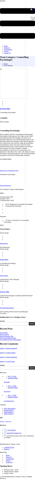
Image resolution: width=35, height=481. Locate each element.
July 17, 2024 (12, 386)
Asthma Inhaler (10, 353)
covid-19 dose (10, 361)
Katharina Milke (13, 378)
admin (2, 348)
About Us (9, 457)
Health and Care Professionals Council (9, 170)
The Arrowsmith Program (8, 338)
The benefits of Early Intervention (10, 339)
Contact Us (9, 462)
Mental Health (8, 410)
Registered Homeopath (5, 185)
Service (8, 460)
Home (6, 64)
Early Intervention (9, 408)
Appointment (10, 459)
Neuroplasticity (8, 412)
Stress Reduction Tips (6, 336)
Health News (8, 421)
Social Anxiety (4, 334)
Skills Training (8, 414)
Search (2, 321)
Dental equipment (11, 348)
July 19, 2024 (12, 376)
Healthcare (2, 421)
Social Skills (4, 333)
